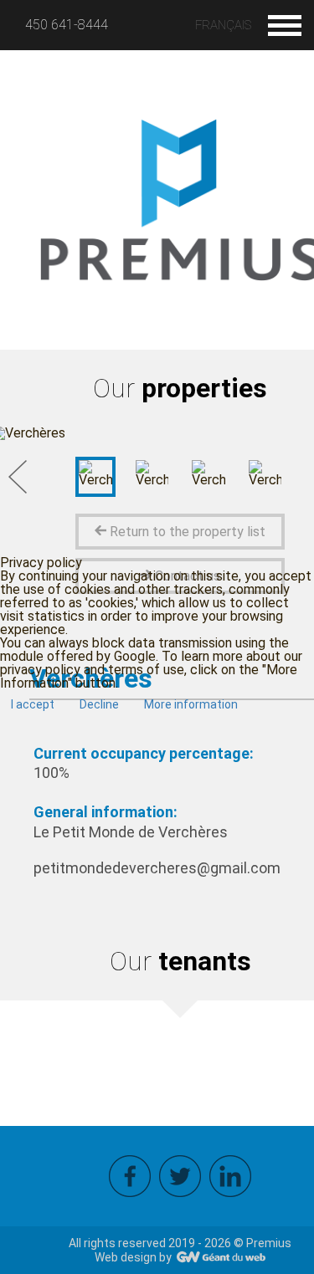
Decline (99, 704)
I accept (32, 704)
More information (191, 704)
